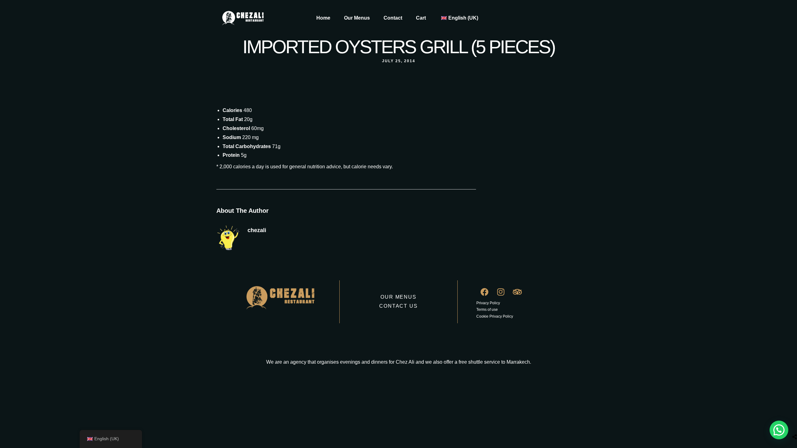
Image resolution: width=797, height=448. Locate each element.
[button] (779, 430)
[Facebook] (484, 292)
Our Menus (357, 18)
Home (323, 18)
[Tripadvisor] (517, 292)
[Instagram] (501, 292)
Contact (393, 18)
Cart (421, 18)
